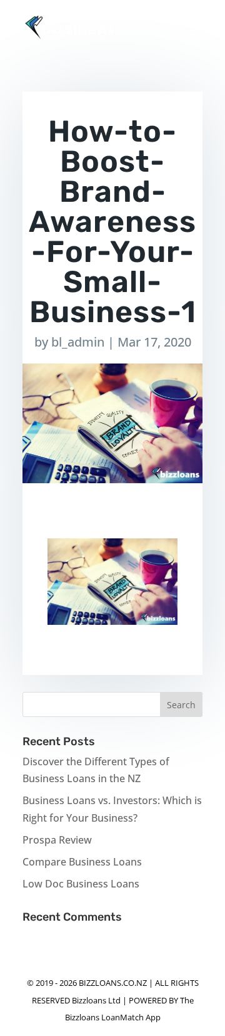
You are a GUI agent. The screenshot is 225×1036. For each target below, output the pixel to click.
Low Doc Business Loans (80, 884)
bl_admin (77, 341)
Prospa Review (57, 840)
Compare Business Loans (82, 862)
